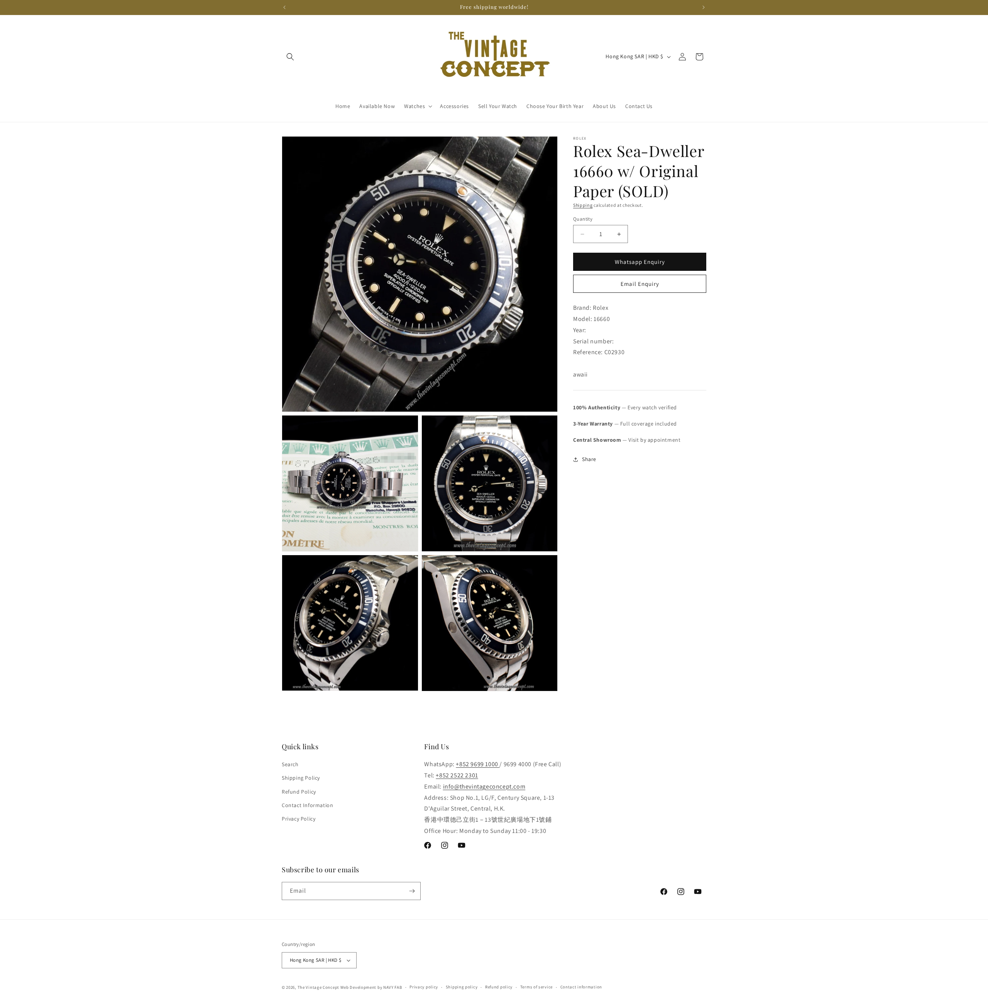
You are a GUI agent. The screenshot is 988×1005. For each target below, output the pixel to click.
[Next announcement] (703, 7)
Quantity (582, 219)
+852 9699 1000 (477, 764)
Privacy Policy (298, 818)
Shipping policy (462, 987)
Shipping (583, 205)
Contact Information (307, 805)
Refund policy (499, 987)
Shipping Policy (301, 777)
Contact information (581, 987)
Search (290, 764)
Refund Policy (299, 791)
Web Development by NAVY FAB (371, 987)
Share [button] (589, 459)
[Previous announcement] (284, 7)
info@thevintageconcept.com (484, 786)
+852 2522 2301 (457, 775)
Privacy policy (423, 987)
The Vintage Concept (318, 987)
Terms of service (536, 987)
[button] (290, 56)
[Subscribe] (411, 891)
